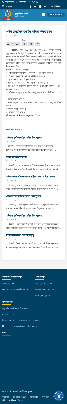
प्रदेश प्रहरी (6, 284)
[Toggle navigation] (43, 15)
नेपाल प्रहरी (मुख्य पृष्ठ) (43, 295)
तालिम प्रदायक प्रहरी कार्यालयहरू (13, 289)
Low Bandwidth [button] (55, 15)
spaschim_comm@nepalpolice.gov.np (21, 326)
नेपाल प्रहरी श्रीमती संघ (43, 284)
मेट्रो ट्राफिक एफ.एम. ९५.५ (44, 289)
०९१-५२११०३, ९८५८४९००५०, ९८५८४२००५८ (22, 320)
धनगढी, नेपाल (9, 314)
